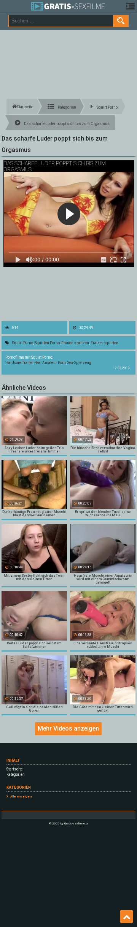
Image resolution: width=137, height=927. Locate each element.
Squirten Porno (47, 343)
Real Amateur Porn (50, 363)
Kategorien (15, 774)
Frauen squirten (104, 343)
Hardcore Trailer (19, 363)
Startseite (14, 769)
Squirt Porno (22, 343)
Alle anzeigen (21, 796)
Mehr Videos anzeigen (68, 728)
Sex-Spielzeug (79, 363)
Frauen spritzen (75, 343)
